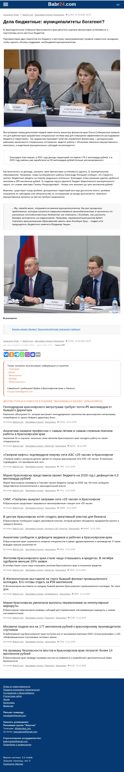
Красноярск (59, 15)
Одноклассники (17, 382)
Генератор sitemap (13, 764)
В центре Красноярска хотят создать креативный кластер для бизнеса (54, 516)
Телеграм (14, 369)
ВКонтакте (15, 375)
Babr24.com (28, 15)
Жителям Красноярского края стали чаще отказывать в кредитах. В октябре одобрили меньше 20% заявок (58, 559)
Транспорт (49, 618)
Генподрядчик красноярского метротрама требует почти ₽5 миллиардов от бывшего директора (57, 408)
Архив (6, 699)
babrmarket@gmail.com (15, 741)
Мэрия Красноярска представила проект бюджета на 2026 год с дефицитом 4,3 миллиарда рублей (61, 477)
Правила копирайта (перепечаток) (21, 689)
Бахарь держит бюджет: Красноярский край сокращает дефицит (46, 329)
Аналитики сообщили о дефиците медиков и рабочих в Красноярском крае (57, 537)
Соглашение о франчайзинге (18, 693)
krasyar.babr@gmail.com (20, 391)
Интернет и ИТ (51, 529)
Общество (49, 446)
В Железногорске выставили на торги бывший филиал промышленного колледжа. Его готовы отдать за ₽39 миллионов (55, 580)
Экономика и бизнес (44, 15)
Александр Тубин (11, 15)
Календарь (9, 702)
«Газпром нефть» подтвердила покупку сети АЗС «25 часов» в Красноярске (58, 454)
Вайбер (13, 378)
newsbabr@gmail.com (14, 715)
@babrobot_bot (23, 728)
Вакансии (8, 706)
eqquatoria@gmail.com (25, 731)
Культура (63, 529)
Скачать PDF (60, 345)
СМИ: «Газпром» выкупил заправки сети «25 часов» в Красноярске (51, 499)
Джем (12, 372)
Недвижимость (51, 594)
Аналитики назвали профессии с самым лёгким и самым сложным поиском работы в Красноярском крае (58, 432)
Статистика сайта (12, 696)
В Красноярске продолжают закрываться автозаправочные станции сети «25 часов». (48, 503)
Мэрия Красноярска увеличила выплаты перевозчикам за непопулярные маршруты (56, 604)
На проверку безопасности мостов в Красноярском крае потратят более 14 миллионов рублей (58, 652)
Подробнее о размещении (17, 744)
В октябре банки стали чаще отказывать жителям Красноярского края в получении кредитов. (52, 565)
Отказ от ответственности (16, 686)
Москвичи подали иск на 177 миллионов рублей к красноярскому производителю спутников (62, 628)
